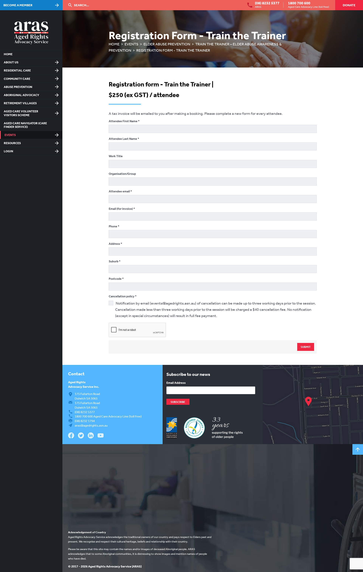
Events (10, 135)
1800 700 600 (299, 3)
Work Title (116, 156)
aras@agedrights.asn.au (91, 425)
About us (11, 62)
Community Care (17, 79)
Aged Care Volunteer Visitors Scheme (21, 113)
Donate (349, 5)
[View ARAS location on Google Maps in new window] (313, 404)
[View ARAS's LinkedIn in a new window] (91, 436)
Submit (306, 347)
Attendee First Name (123, 121)
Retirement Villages (20, 103)
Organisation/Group (122, 174)
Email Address (176, 383)
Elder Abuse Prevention (166, 44)
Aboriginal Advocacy (21, 95)
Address (115, 244)
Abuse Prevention (18, 87)
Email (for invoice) (121, 209)
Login (8, 151)
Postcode (115, 279)
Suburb (114, 261)
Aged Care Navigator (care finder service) (25, 125)
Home (8, 54)
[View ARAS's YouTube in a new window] (101, 435)
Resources (12, 143)
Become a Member (17, 5)
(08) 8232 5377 (267, 3)
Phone (113, 226)
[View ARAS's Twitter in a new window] (81, 436)
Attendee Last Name (123, 139)
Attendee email (119, 191)
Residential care (17, 70)
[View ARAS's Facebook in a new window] (71, 436)
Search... (81, 5)
